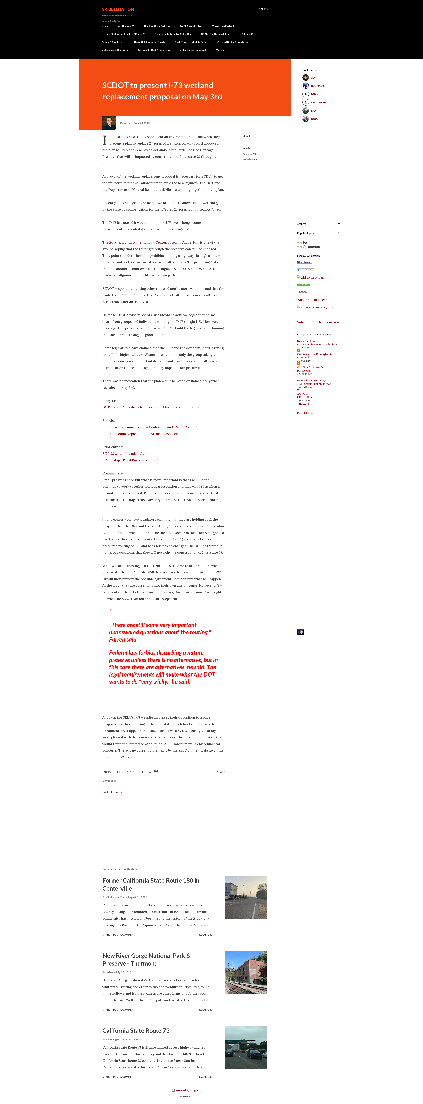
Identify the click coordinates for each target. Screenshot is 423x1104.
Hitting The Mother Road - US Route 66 (123, 34)
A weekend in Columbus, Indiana (317, 344)
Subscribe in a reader (314, 300)
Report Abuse (305, 413)
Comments (311, 246)
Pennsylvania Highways (311, 380)
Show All (304, 404)
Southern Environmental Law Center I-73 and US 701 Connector (151, 427)
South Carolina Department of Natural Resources (140, 434)
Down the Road (306, 340)
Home (105, 26)
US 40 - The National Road (215, 34)
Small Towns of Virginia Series (191, 42)
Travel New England (223, 26)
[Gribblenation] (303, 285)
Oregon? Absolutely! (113, 42)
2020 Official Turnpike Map (314, 383)
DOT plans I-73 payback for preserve (130, 407)
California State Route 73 (136, 1030)
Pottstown (304, 370)
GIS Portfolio (305, 397)
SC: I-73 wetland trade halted (124, 453)
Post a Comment (113, 792)
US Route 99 (246, 34)
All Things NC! (126, 26)
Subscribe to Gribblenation (318, 322)
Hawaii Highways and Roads (149, 42)
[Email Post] (156, 772)
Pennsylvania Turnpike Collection (173, 34)
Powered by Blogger (187, 1090)
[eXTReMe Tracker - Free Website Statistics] (300, 634)
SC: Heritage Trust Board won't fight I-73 (133, 460)
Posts (306, 242)
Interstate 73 (249, 154)
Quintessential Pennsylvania (314, 354)
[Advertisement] (158, 826)
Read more (205, 934)
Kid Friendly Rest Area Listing (153, 50)
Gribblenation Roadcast (193, 50)
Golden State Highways (115, 50)
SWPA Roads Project (191, 26)
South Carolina (250, 158)
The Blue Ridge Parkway (157, 26)
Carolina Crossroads (310, 367)
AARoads (302, 393)
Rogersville (304, 357)
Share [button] (246, 135)
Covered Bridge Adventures (232, 42)
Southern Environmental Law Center (137, 242)
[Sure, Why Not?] (304, 262)
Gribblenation (118, 9)
